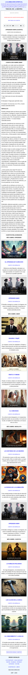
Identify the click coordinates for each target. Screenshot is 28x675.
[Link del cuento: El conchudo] (14, 407)
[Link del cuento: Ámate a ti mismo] (14, 371)
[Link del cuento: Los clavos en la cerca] (14, 596)
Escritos (24, 4)
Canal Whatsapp (18, 660)
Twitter (8, 662)
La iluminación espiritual (14, 2)
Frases (13, 4)
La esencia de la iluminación (14, 487)
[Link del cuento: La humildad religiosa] (14, 560)
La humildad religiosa (14, 563)
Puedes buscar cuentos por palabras (14, 17)
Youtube (17, 663)
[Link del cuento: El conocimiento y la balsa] (14, 633)
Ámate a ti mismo (14, 374)
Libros (18, 666)
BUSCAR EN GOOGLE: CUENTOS (14, 652)
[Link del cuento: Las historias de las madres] (14, 447)
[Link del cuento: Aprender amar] (14, 295)
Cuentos (8, 4)
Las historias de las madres (14, 451)
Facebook (13, 662)
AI (4, 4)
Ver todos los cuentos (14, 20)
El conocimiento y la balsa (14, 636)
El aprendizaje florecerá (14, 262)
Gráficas (21, 6)
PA (2, 4)
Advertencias (11, 666)
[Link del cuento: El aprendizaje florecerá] (14, 258)
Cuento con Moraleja (14, 265)
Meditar (12, 6)
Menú (16, 6)
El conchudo (14, 411)
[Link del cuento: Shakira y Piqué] (14, 335)
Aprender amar (14, 298)
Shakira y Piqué (14, 338)
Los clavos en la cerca (14, 600)
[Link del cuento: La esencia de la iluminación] (14, 484)
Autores (18, 4)
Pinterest (19, 662)
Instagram (11, 663)
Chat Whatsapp (9, 660)
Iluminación (5, 6)
